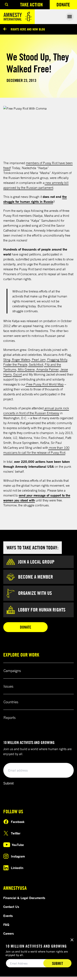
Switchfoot (35, 364)
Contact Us (11, 907)
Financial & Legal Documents (24, 898)
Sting (6, 359)
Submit (8, 783)
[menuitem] (6, 4)
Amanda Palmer (47, 369)
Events (8, 916)
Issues (8, 686)
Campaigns (12, 670)
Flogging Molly (56, 359)
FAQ (6, 924)
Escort (17, 374)
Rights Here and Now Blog (28, 29)
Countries (10, 702)
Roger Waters (20, 359)
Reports (9, 717)
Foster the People (15, 364)
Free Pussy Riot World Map (44, 384)
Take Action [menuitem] (31, 4)
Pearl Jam (38, 359)
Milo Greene (26, 369)
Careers (8, 933)
